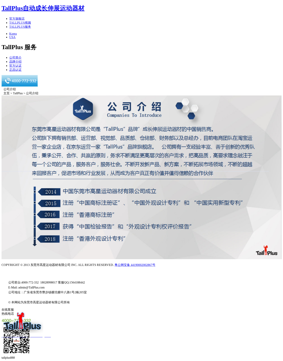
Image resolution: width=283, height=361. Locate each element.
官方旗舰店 (17, 18)
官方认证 (15, 65)
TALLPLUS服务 (20, 26)
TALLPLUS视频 (20, 22)
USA (12, 37)
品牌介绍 (15, 61)
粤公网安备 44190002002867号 (135, 265)
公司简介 (15, 57)
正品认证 (15, 69)
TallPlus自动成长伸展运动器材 (43, 8)
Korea (13, 33)
